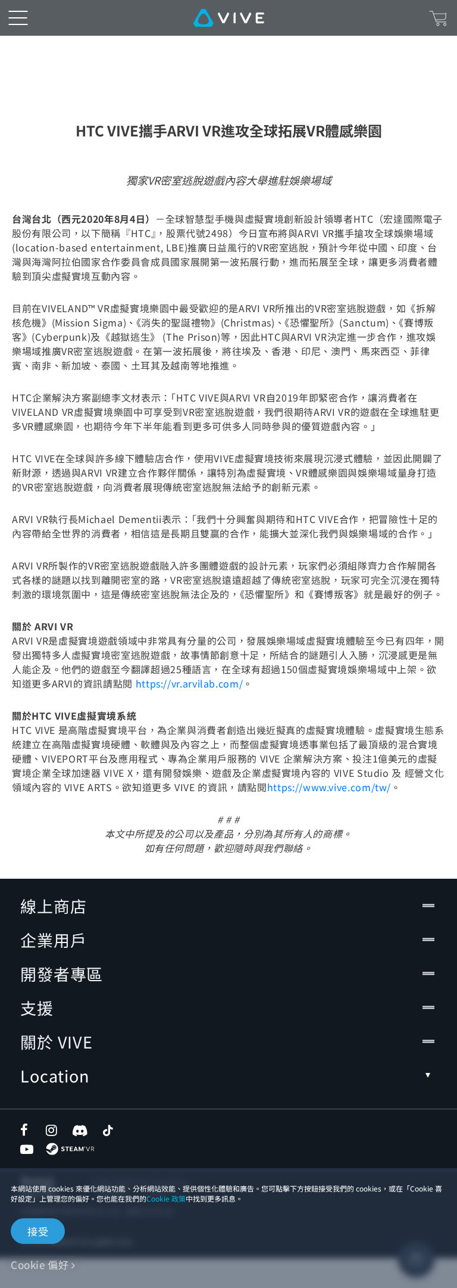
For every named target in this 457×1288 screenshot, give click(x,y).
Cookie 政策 (166, 1198)
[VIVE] (228, 18)
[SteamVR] (70, 1149)
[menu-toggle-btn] (18, 18)
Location (54, 1075)
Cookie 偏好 (39, 1264)
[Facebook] (26, 1130)
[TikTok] (107, 1130)
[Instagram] (52, 1130)
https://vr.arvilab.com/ (189, 683)
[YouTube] (26, 1149)
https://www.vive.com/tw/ (329, 787)
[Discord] (80, 1130)
